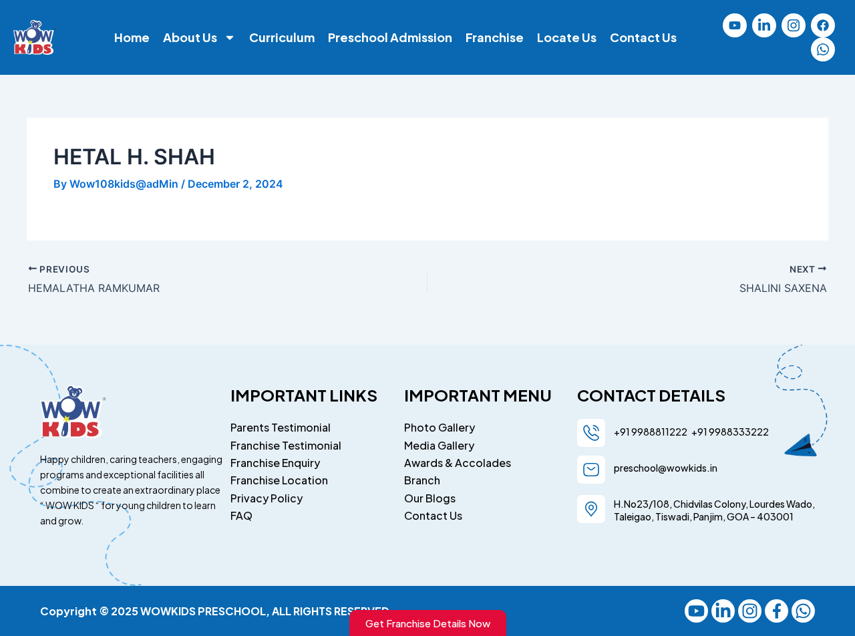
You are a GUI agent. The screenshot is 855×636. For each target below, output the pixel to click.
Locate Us (566, 37)
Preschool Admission (390, 37)
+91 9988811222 (651, 432)
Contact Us (643, 37)
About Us (190, 37)
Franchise (495, 37)
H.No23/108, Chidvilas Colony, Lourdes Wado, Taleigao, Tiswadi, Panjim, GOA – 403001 (714, 510)
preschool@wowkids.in (665, 468)
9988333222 (738, 432)
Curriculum (282, 37)
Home (132, 37)
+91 (698, 432)
